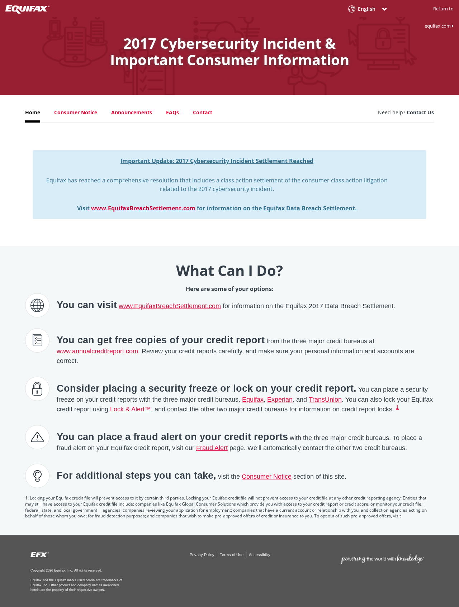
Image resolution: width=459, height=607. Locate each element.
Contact (202, 112)
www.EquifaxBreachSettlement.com (143, 208)
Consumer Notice (75, 112)
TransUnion (325, 399)
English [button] (366, 9)
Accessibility (259, 555)
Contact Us (420, 112)
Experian (280, 399)
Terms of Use (232, 555)
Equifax (253, 399)
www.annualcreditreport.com (97, 351)
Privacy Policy (203, 555)
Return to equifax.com (439, 17)
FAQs (172, 112)
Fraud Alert (212, 447)
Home (32, 112)
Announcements (131, 112)
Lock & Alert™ (130, 409)
